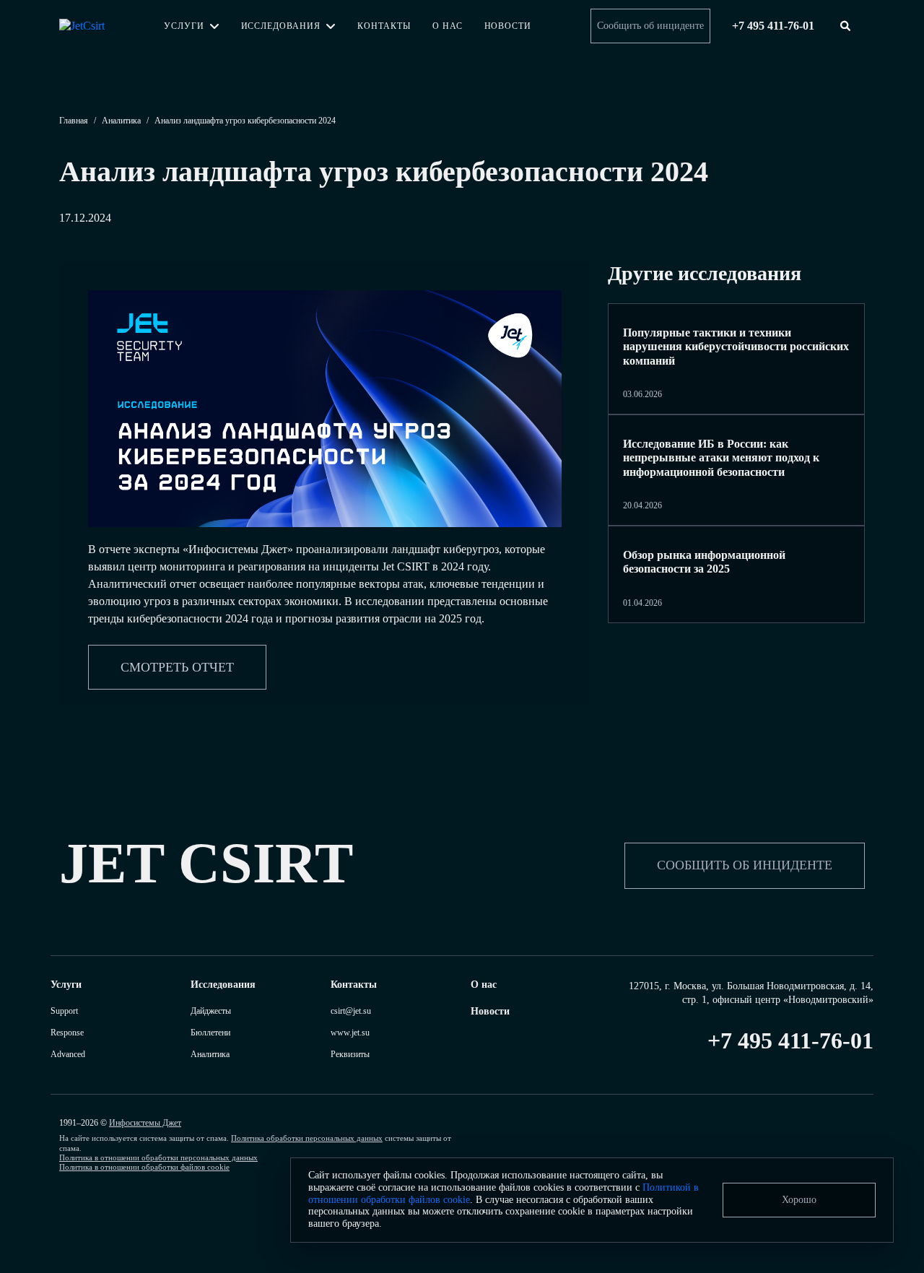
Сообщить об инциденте (650, 25)
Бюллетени (210, 1032)
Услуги (184, 26)
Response (67, 1032)
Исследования (281, 26)
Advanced (68, 1054)
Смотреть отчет (177, 667)
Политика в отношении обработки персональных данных (158, 1157)
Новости (508, 26)
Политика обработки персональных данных (307, 1138)
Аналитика (121, 121)
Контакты (384, 26)
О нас (447, 26)
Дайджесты (211, 1011)
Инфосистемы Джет (145, 1123)
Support (64, 1011)
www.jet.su (350, 1032)
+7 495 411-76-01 (790, 1040)
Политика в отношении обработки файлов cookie (144, 1167)
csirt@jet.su (351, 1011)
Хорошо (799, 1199)
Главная (73, 121)
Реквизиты (350, 1054)
